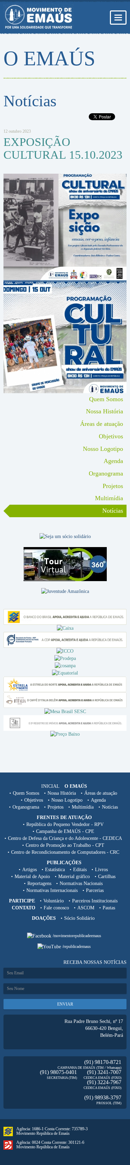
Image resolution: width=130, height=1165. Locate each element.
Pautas (109, 907)
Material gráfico (74, 876)
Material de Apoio (32, 876)
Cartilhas (106, 876)
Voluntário (53, 900)
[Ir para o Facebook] (40, 935)
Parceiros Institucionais (95, 900)
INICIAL (50, 786)
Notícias (112, 510)
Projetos (113, 485)
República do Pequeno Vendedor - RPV (65, 824)
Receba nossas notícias (95, 962)
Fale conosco (56, 907)
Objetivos (111, 436)
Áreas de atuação (101, 423)
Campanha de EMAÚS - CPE (65, 831)
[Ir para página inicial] (38, 16)
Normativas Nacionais (81, 883)
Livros (101, 869)
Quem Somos (106, 399)
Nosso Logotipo (103, 448)
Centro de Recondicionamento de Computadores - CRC (65, 852)
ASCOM (85, 907)
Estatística (55, 869)
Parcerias (95, 890)
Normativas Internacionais (52, 890)
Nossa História (104, 411)
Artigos (29, 869)
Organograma (106, 473)
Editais (80, 869)
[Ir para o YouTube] (49, 946)
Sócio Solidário (79, 918)
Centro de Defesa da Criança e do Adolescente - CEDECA (65, 838)
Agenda (113, 460)
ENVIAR (65, 1004)
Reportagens (39, 883)
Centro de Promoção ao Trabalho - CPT (65, 845)
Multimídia (109, 498)
